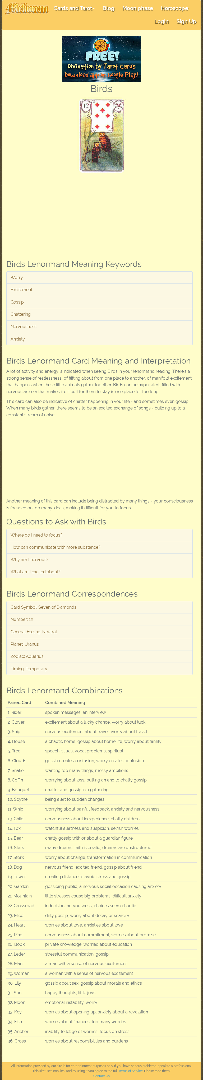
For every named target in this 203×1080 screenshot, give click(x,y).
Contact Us (101, 1076)
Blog (108, 8)
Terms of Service (130, 1071)
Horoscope (174, 8)
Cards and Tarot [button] (73, 8)
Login (161, 21)
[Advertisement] (101, 214)
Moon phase (137, 8)
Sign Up (186, 21)
